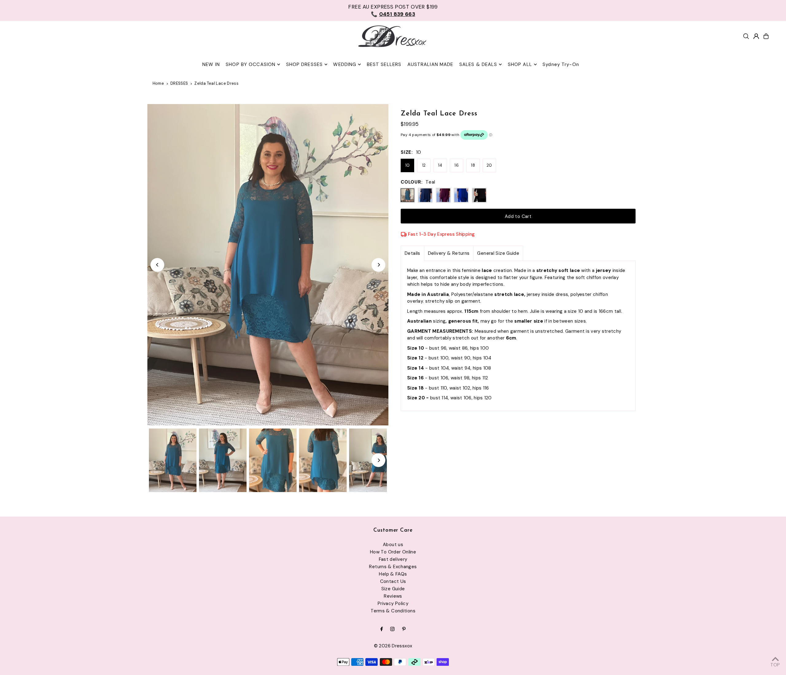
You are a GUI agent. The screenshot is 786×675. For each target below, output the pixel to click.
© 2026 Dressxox (393, 646)
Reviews (393, 596)
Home (158, 83)
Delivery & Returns (449, 253)
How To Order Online (393, 552)
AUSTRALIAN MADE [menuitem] (430, 64)
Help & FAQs (393, 574)
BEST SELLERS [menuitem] (384, 64)
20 (489, 165)
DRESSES (179, 83)
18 (473, 165)
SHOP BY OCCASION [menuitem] (250, 64)
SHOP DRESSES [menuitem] (304, 64)
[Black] (479, 195)
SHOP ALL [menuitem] (520, 64)
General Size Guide (498, 253)
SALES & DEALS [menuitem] (478, 64)
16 (456, 165)
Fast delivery (393, 559)
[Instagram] (392, 629)
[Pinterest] (404, 629)
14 (440, 165)
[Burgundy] (443, 195)
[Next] (378, 265)
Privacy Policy (393, 603)
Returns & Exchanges (393, 567)
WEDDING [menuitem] (344, 64)
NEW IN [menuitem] (211, 64)
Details (412, 253)
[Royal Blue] (461, 195)
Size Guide (393, 589)
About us (393, 544)
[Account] (756, 36)
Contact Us (393, 581)
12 (424, 165)
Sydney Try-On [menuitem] (561, 64)
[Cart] (766, 36)
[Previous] (157, 265)
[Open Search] (746, 36)
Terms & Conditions (393, 611)
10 (407, 165)
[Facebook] (381, 629)
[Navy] (425, 195)
